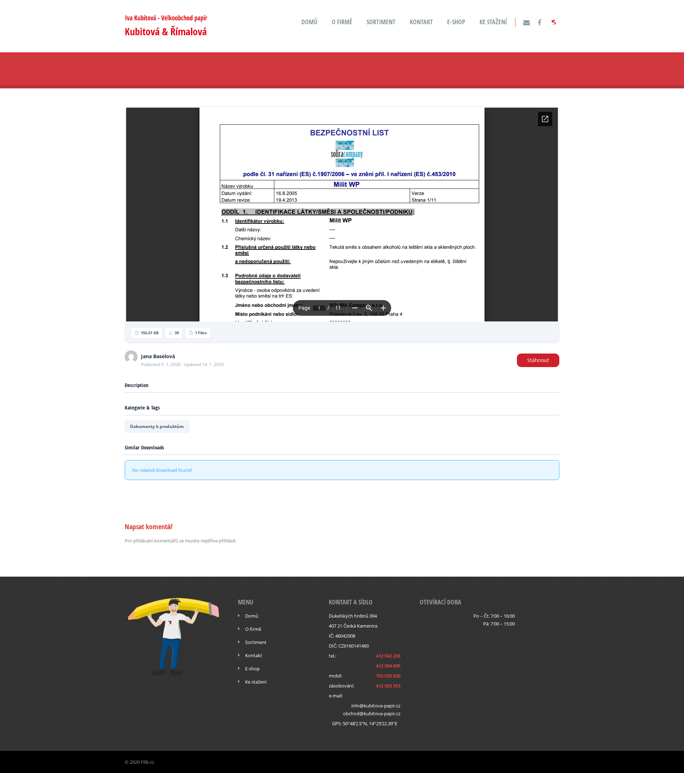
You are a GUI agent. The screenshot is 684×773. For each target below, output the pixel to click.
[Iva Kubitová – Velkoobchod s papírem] (166, 33)
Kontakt (421, 21)
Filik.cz (147, 762)
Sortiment (381, 21)
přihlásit (227, 540)
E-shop (456, 21)
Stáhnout (538, 360)
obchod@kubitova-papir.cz (371, 713)
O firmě (342, 21)
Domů (309, 21)
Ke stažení (493, 21)
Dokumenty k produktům (157, 426)
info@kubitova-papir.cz (375, 705)
